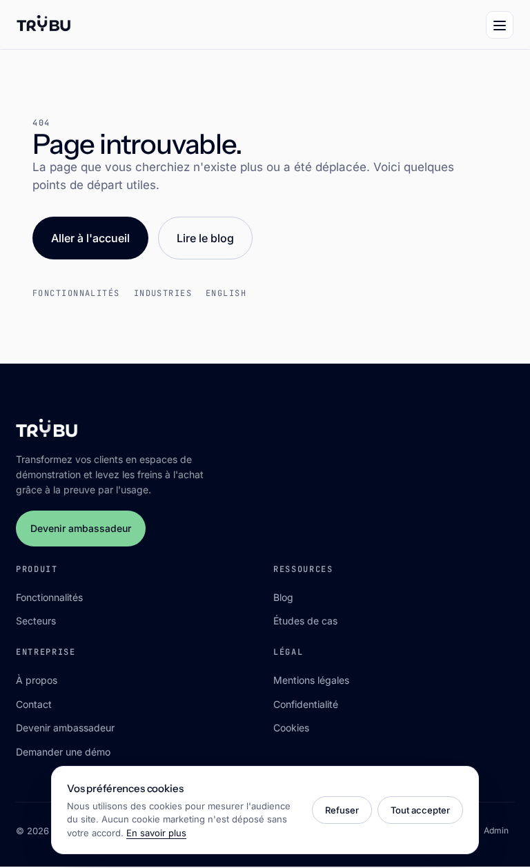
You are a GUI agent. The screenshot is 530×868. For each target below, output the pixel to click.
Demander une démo (63, 752)
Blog (283, 597)
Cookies (291, 727)
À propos (36, 680)
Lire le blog (205, 238)
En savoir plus (156, 832)
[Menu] (499, 25)
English (226, 293)
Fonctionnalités (76, 293)
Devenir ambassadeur (80, 528)
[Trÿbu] (44, 24)
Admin (496, 830)
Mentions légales (311, 680)
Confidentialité (305, 704)
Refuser (342, 810)
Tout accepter (420, 810)
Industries (163, 293)
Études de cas (305, 621)
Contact (34, 704)
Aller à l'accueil (90, 238)
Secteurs (36, 621)
